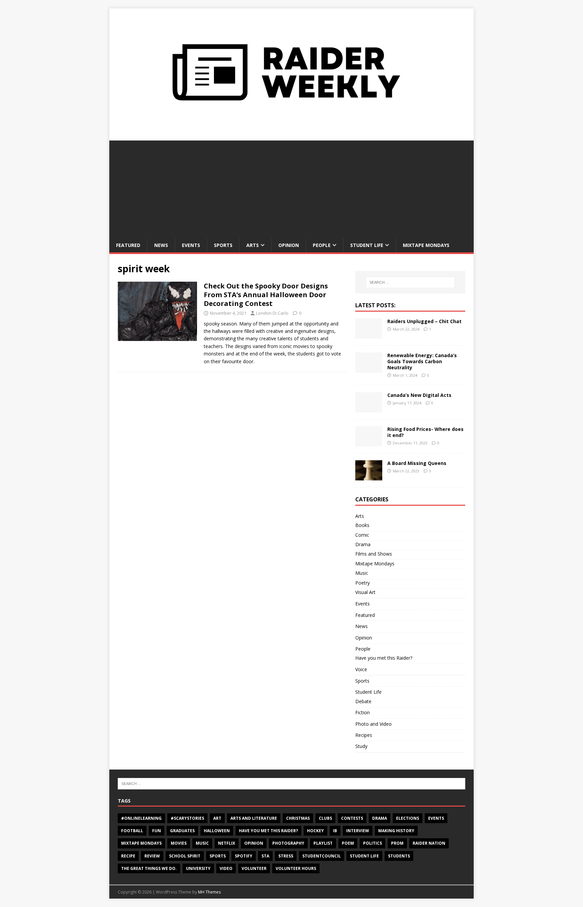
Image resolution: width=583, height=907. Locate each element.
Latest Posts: (375, 305)
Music (361, 573)
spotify (243, 856)
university (198, 868)
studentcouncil (321, 856)
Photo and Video (373, 724)
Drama (362, 544)
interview (357, 831)
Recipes (363, 735)
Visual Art (365, 592)
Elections (407, 818)
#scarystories (187, 818)
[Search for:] (410, 282)
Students (399, 856)
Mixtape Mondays (426, 245)
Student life (364, 856)
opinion (253, 843)
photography (288, 843)
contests (352, 818)
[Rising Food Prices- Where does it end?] (368, 442)
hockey (315, 831)
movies (179, 843)
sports (218, 856)
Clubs (325, 818)
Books (362, 525)
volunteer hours (296, 868)
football (132, 831)
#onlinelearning (141, 818)
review (152, 856)
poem (348, 843)
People (322, 245)
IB (335, 831)
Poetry (362, 583)
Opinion (288, 245)
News (161, 245)
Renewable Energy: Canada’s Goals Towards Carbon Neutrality (422, 361)
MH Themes (209, 892)
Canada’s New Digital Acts (419, 395)
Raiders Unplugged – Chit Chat (424, 321)
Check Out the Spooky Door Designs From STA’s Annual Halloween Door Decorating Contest (266, 294)
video (226, 868)
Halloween (217, 831)
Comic (362, 535)
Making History (396, 831)
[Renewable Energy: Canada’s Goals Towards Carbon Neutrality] (368, 368)
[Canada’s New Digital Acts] (368, 408)
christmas (298, 818)
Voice (361, 669)
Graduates (182, 831)
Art (217, 818)
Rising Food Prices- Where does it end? (425, 432)
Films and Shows (373, 554)
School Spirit (184, 856)
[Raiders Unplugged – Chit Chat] (368, 334)
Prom (397, 843)
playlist (323, 843)
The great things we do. (149, 868)
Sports (223, 245)
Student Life (366, 245)
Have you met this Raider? (383, 658)
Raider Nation (429, 843)
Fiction (362, 712)
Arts (252, 245)
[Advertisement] (291, 187)
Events (191, 245)
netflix (226, 843)
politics (372, 843)
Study (361, 746)
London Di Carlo (272, 313)
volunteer (254, 868)
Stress (285, 856)
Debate (363, 701)
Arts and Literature (253, 818)
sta (265, 856)
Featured (128, 245)
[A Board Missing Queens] (368, 476)
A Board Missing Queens (416, 463)
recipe (128, 856)
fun (156, 831)
